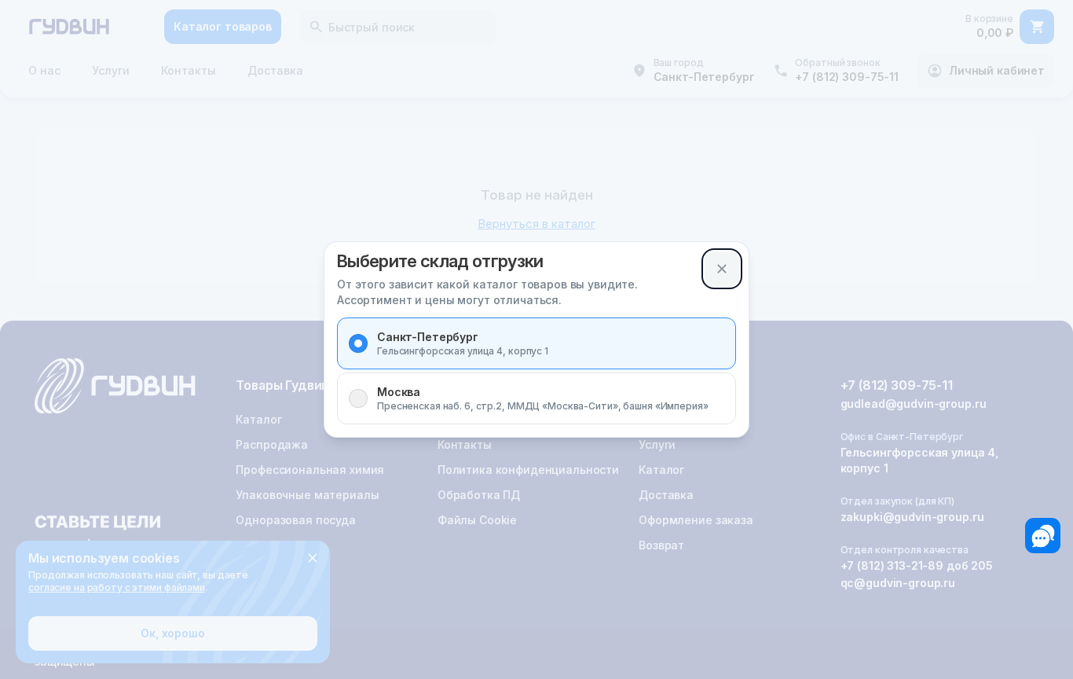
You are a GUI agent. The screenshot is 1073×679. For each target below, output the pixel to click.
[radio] (358, 343)
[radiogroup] (536, 370)
